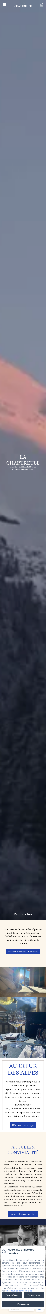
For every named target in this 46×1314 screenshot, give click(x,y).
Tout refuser (12, 1295)
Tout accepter (34, 1295)
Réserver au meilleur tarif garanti (23, 951)
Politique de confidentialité (19, 1290)
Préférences (23, 1304)
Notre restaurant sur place (23, 1214)
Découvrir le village (23, 1125)
